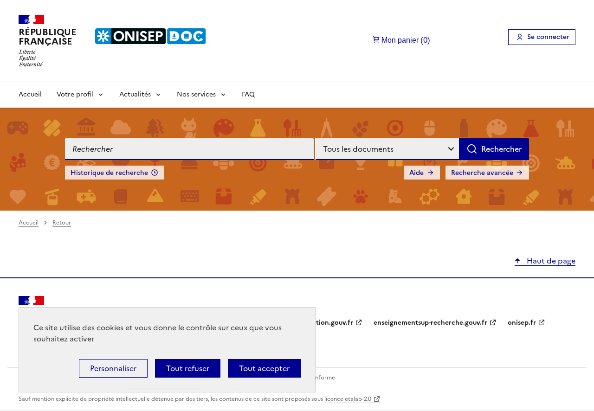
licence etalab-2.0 (347, 399)
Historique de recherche (109, 173)
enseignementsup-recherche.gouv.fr (430, 323)
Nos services (196, 94)
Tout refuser (187, 368)
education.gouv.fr (325, 323)
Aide (416, 173)
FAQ (248, 94)
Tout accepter (264, 368)
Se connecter (548, 37)
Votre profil (75, 94)
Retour (61, 222)
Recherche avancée (482, 173)
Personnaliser (113, 368)
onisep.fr (522, 323)
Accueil (30, 94)
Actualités (135, 94)
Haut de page (550, 260)
